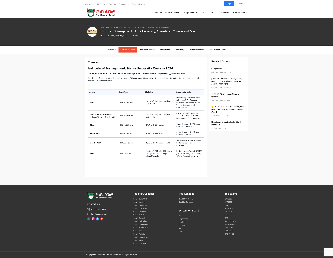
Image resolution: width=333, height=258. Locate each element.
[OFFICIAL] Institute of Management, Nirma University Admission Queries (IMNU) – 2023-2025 (226, 83)
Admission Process (147, 50)
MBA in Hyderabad (140, 221)
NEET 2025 (229, 227)
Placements (165, 50)
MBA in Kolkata (139, 234)
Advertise (101, 4)
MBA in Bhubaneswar (141, 237)
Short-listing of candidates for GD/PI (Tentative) (226, 125)
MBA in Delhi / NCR (140, 199)
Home (102, 28)
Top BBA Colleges (186, 202)
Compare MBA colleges (221, 70)
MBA (181, 216)
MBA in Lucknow (139, 212)
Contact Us (124, 4)
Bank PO (182, 225)
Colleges (109, 28)
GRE (226, 218)
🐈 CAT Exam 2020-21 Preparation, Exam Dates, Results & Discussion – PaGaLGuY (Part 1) (228, 111)
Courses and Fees (127, 50)
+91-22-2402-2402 (98, 209)
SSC (180, 228)
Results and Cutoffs (217, 50)
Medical (182, 222)
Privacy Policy (138, 4)
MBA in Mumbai (139, 202)
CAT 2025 (228, 199)
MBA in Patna (138, 240)
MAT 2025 (228, 212)
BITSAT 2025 (229, 234)
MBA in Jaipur (138, 215)
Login (229, 4)
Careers (112, 4)
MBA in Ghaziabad (140, 208)
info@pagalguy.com (99, 214)
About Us (89, 4)
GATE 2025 (229, 231)
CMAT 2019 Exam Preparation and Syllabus (225, 97)
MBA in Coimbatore (140, 224)
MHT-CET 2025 (230, 221)
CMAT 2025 (229, 205)
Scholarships (180, 50)
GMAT (227, 215)
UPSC (181, 231)
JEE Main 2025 (230, 224)
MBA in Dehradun (139, 243)
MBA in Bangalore (140, 205)
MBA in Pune (138, 231)
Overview (111, 50)
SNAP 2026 (229, 208)
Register (241, 4)
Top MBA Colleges (186, 199)
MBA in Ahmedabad (140, 227)
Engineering (183, 219)
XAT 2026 (228, 202)
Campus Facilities (197, 50)
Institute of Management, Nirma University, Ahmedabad (134, 28)
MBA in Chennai (139, 218)
